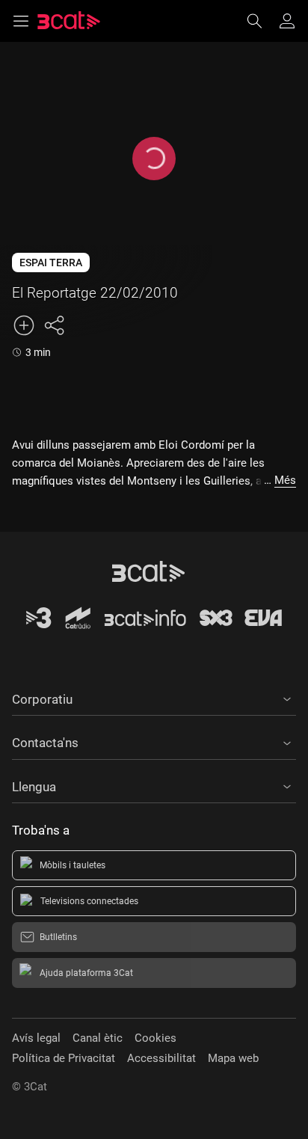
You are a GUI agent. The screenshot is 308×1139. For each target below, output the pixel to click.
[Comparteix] (54, 325)
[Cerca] (261, 21)
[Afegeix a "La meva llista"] (24, 325)
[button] (154, 697)
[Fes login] (287, 21)
